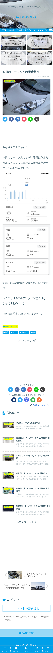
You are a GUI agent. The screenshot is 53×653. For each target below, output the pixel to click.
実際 (34, 332)
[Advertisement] (26, 132)
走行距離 (24, 332)
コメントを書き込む (26, 608)
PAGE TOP (27, 633)
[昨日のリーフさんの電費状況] (17, 119)
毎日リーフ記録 (11, 326)
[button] (47, 393)
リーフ (15, 332)
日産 (6, 332)
